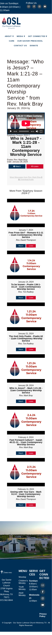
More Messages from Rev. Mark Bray (25, 177)
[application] (26, 123)
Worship (22, 577)
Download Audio (27, 179)
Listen (35, 166)
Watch (18, 166)
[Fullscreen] (41, 131)
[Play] (11, 131)
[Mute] (37, 131)
